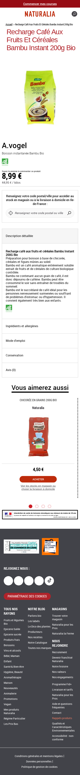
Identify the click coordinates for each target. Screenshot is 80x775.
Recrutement (59, 652)
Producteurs (35, 632)
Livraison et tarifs (62, 689)
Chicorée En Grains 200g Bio (38, 400)
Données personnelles (39, 761)
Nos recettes (35, 637)
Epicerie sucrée (12, 634)
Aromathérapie (12, 677)
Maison (8, 682)
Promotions (10, 699)
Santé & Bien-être (14, 666)
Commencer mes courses (40, 4)
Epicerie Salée (12, 629)
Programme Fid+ (62, 684)
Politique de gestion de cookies (39, 767)
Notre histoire (60, 666)
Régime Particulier (14, 718)
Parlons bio (34, 615)
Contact (56, 712)
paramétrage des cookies (27, 596)
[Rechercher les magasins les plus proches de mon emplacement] (10, 213)
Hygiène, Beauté (13, 672)
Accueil (9, 24)
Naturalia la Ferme (63, 633)
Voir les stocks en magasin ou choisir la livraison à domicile (38, 487)
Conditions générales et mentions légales (39, 756)
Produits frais (12, 640)
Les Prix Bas (11, 724)
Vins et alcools (12, 650)
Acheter (38, 479)
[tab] (40, 236)
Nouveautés (11, 688)
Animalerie (10, 693)
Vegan (7, 704)
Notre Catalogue (37, 642)
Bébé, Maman (12, 656)
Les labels (34, 621)
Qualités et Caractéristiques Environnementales (63, 727)
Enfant (8, 661)
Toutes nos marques (39, 648)
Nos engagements (62, 677)
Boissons (9, 645)
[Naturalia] (40, 14)
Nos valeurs (59, 672)
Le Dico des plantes (39, 626)
